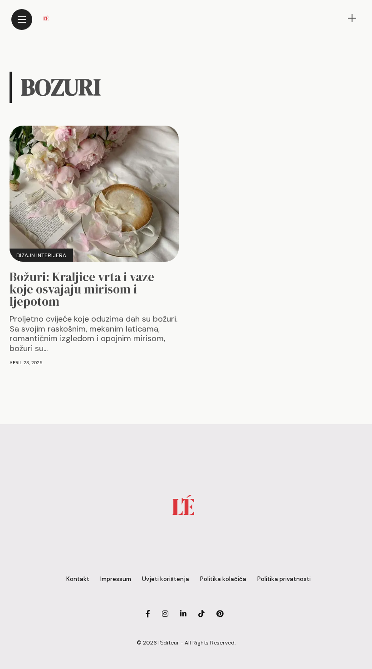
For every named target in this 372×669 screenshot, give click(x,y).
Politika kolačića (223, 579)
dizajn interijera (41, 255)
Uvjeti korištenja (165, 579)
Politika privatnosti (284, 579)
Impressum (115, 579)
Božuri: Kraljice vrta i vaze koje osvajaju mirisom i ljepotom (82, 289)
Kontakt (77, 579)
